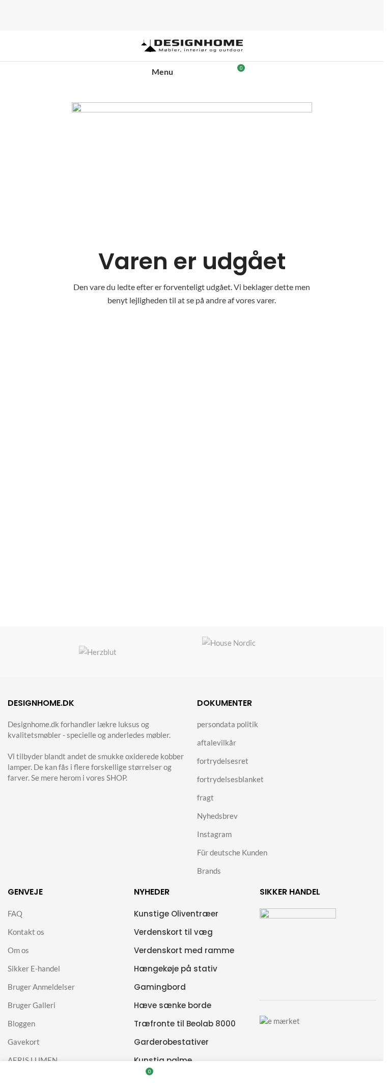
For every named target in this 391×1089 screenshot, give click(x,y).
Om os (18, 950)
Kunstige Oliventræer (176, 913)
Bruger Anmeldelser (41, 986)
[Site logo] (192, 44)
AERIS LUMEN (33, 1060)
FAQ (15, 913)
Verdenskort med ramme (184, 950)
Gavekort (24, 1041)
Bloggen (21, 1023)
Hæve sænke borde (172, 1005)
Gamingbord (160, 987)
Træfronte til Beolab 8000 (185, 1023)
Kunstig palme (163, 1060)
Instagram (214, 834)
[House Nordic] (286, 651)
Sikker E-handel (34, 968)
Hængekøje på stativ (175, 968)
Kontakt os (26, 931)
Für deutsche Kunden (232, 852)
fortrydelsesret (222, 760)
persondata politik (227, 724)
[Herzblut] (98, 651)
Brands (209, 870)
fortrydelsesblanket (230, 779)
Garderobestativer (171, 1042)
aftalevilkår (216, 742)
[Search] (202, 72)
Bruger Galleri (31, 1005)
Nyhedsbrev (217, 815)
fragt (205, 797)
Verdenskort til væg (173, 932)
